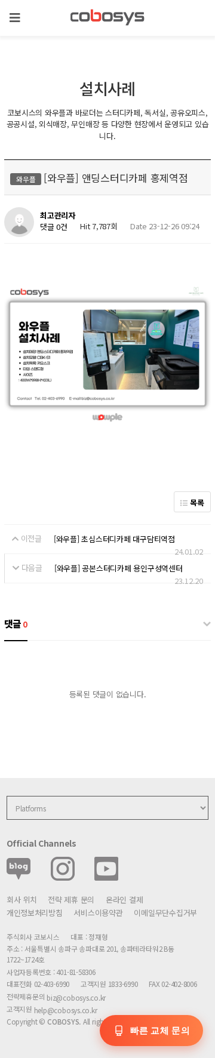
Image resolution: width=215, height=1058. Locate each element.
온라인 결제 (124, 899)
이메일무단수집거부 (165, 912)
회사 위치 (22, 899)
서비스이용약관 (97, 912)
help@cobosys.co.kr (65, 1010)
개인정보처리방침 (35, 912)
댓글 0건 (53, 227)
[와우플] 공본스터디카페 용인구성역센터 (118, 568)
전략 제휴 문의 (71, 899)
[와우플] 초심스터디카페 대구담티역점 (114, 539)
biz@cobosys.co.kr (76, 997)
